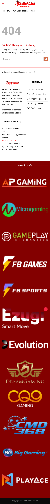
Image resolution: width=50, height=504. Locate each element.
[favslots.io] (25, 4)
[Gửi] (46, 59)
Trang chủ (6, 11)
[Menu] (3, 4)
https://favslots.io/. (10, 140)
